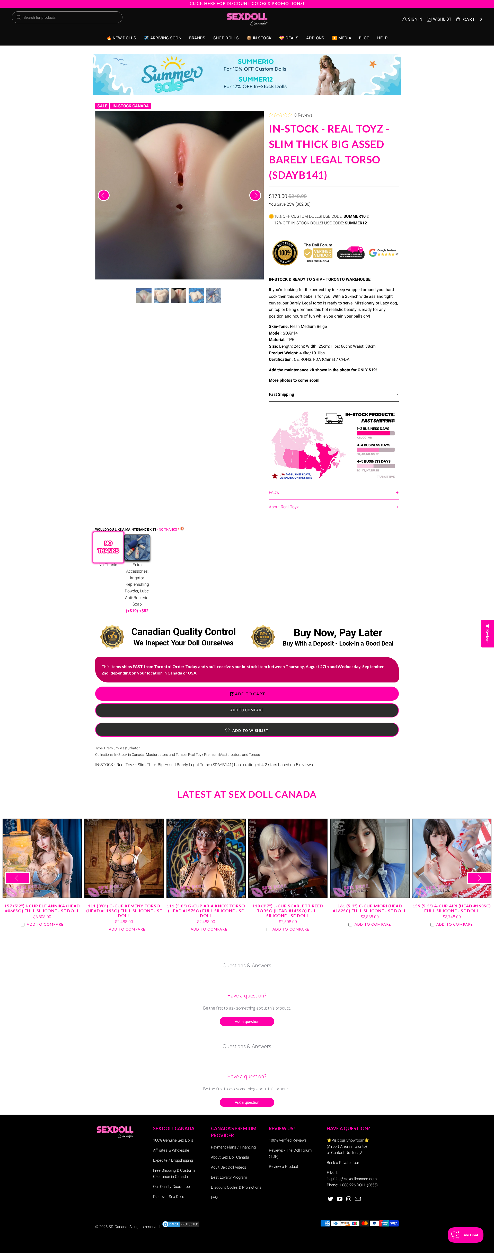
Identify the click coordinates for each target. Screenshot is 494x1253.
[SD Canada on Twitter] (330, 1199)
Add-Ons (315, 38)
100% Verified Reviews (288, 1140)
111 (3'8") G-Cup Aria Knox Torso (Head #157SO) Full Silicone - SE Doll (206, 858)
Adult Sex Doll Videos (228, 1167)
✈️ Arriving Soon (162, 38)
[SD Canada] (247, 19)
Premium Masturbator (122, 748)
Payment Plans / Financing (233, 1147)
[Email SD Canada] (358, 1199)
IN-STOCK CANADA (130, 105)
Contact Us (340, 1152)
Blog (364, 38)
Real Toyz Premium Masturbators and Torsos (224, 754)
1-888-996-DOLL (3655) (358, 1185)
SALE (102, 105)
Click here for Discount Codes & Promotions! (247, 3)
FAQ (214, 1197)
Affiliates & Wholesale (171, 1150)
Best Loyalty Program (229, 1177)
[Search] (19, 17)
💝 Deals (288, 38)
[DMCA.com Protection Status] (181, 1226)
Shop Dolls (226, 38)
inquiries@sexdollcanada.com (352, 1179)
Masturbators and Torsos (166, 754)
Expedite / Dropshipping (173, 1160)
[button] (247, 730)
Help (382, 38)
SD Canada (118, 1226)
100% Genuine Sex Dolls (173, 1140)
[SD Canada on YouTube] (340, 1199)
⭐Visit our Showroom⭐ (348, 1140)
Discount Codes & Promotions (236, 1187)
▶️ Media (341, 38)
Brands (197, 38)
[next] (255, 195)
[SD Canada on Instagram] (349, 1199)
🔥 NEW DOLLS (121, 38)
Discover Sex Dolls (168, 1196)
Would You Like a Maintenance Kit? (136, 529)
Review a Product (283, 1166)
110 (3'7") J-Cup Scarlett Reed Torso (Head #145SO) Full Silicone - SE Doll (288, 858)
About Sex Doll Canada (230, 1157)
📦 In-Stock (258, 38)
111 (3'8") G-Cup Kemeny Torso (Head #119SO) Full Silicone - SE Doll (124, 858)
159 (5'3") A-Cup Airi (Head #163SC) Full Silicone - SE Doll (451, 858)
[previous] (104, 195)
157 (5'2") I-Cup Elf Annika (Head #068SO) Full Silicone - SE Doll (42, 858)
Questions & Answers (247, 965)
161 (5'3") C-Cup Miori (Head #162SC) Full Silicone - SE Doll (369, 858)
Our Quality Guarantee (171, 1186)
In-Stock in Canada (129, 754)
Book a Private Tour (343, 1162)
